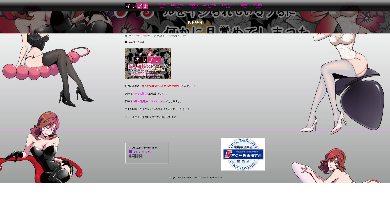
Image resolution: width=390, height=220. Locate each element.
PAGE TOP (378, 210)
